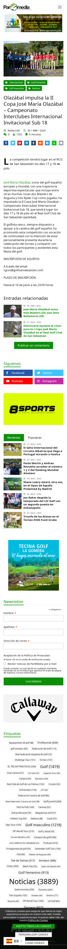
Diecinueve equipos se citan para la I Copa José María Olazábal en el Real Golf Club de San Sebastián (42, 330)
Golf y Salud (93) (46, 831)
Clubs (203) (12, 866)
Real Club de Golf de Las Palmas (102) (25, 784)
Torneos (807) (33, 907)
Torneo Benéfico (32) (20, 837)
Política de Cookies (38, 920)
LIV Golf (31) (33, 773)
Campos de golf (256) (45, 837)
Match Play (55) (30, 866)
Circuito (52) (54, 784)
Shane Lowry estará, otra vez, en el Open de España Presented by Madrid (43, 485)
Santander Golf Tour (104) (48, 848)
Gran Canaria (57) (15, 773)
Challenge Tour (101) (25, 759)
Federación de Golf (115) (44, 748)
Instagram (50, 381)
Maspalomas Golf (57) (45, 813)
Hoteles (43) (36, 895)
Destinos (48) (37, 818)
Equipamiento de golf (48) (21, 742)
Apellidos (11, 626)
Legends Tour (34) (51, 773)
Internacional (16, 82)
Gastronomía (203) (24, 889)
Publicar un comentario (33, 345)
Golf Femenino (38, 82)
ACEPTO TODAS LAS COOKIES (33, 926)
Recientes (13, 438)
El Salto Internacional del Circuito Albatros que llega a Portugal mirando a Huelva (42, 451)
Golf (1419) (49, 766)
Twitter (47, 373)
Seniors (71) (52, 895)
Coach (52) (52, 818)
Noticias (36, 88)
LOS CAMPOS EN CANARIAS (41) (24, 843)
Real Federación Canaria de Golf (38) (22, 801)
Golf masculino (16, 88)
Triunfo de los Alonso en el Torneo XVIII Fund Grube (41, 518)
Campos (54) (25, 778)
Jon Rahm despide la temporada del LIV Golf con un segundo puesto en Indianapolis (41, 502)
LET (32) (44, 790)
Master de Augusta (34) (39, 854)
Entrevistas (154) (27, 789)
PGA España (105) (18, 895)
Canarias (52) (44, 807)
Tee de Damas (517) (23, 860)
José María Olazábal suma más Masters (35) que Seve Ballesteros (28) (41, 312)
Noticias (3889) (33, 881)
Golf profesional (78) (21, 813)
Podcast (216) (50, 843)
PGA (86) (21, 854)
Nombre (10, 612)
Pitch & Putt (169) (25, 807)
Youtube (17, 381)
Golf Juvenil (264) (52, 801)
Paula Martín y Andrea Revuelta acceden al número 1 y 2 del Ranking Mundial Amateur (42, 468)
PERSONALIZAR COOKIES (33, 934)
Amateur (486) (47, 860)
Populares (35, 438)
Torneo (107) (46, 759)
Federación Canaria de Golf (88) (33, 795)
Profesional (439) (48, 742)
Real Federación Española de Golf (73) (33, 754)
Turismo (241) (45, 889)
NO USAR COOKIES (33, 943)
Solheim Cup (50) (18, 818)
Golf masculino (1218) (43, 824)
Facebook (18, 373)
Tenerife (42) (13, 901)
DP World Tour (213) (23, 831)
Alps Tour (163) (13, 824)
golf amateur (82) (19, 748)
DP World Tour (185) (33, 900)
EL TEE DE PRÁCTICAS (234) (22, 766)
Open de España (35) (50, 866)
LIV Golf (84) (53, 901)
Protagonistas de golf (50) (18, 848)
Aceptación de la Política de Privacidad (27, 655)
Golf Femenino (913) (33, 872)
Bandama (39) (41, 778)
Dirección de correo (17, 640)
